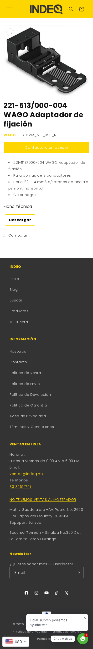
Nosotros (18, 351)
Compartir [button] (17, 235)
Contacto (18, 362)
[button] (9, 9)
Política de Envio (25, 383)
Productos (19, 311)
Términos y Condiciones (32, 426)
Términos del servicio (66, 631)
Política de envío (48, 639)
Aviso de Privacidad (28, 416)
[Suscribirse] (78, 572)
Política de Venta (25, 372)
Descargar (20, 219)
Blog (14, 289)
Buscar (16, 300)
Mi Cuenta (19, 322)
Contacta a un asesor (46, 147)
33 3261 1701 (20, 486)
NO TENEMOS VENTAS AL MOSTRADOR (43, 499)
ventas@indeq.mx (26, 473)
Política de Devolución (30, 394)
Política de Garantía (28, 405)
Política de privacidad (31, 631)
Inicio (14, 278)
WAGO (10, 135)
